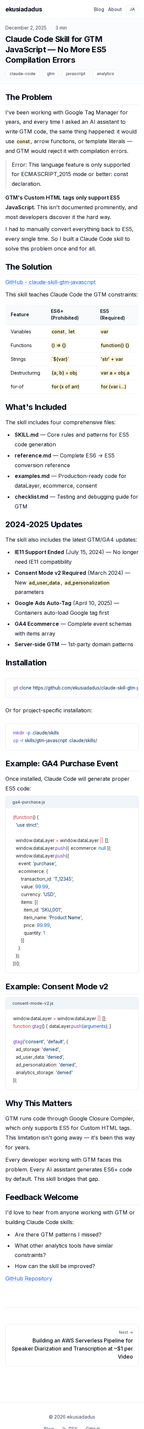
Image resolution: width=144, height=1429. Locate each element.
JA (132, 9)
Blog (99, 9)
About (115, 9)
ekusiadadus (23, 9)
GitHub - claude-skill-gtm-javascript (50, 282)
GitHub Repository (28, 1278)
